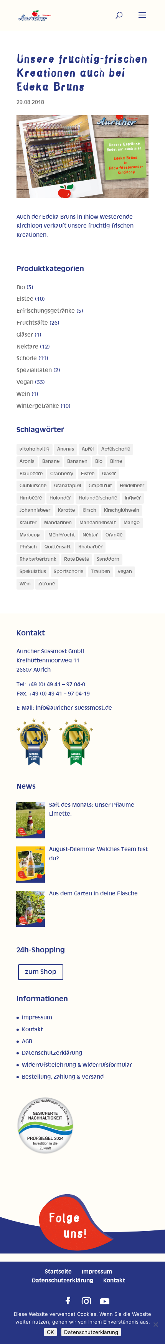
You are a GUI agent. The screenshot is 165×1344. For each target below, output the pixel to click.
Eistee (24, 299)
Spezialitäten (34, 370)
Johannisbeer (35, 510)
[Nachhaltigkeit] (45, 1152)
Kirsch (89, 510)
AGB (27, 1041)
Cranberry (61, 474)
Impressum (37, 1017)
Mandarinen (58, 523)
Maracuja (30, 535)
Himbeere (31, 498)
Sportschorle (68, 572)
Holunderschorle (98, 498)
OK (50, 1332)
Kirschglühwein (121, 510)
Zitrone (46, 584)
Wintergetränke (37, 406)
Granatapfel (67, 486)
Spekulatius (33, 572)
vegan (125, 572)
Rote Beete (76, 559)
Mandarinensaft (97, 523)
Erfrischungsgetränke (45, 310)
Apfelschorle (115, 449)
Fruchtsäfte (32, 322)
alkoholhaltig (35, 449)
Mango (132, 523)
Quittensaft (58, 547)
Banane (50, 461)
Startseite (58, 1271)
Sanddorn (108, 559)
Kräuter (28, 523)
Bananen (77, 461)
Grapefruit (100, 486)
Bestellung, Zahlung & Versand (63, 1076)
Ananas (65, 449)
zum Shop (40, 972)
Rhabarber (90, 547)
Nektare (27, 346)
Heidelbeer (132, 486)
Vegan (24, 382)
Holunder (60, 498)
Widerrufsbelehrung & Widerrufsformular (77, 1064)
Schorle (26, 358)
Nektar (90, 535)
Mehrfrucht (61, 535)
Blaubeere (31, 474)
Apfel (88, 449)
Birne (116, 461)
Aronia (27, 461)
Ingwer (133, 498)
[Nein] (155, 1324)
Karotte (66, 510)
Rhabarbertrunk (38, 559)
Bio (20, 287)
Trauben (100, 572)
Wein (23, 394)
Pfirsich (28, 547)
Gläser (24, 334)
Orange (114, 535)
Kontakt (32, 1029)
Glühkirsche (33, 486)
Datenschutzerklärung (52, 1053)
